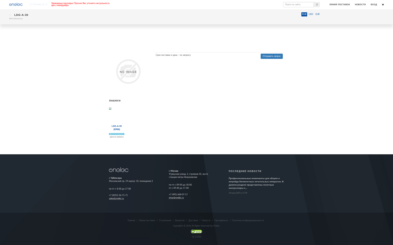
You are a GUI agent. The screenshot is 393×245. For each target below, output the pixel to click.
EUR (317, 14)
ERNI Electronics (16, 19)
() (10, 15)
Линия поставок (339, 4)
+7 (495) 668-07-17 (38, 5)
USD (311, 14)
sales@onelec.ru (116, 199)
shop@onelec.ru (176, 198)
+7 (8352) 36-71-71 (118, 195)
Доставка (193, 220)
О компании (165, 220)
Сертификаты (221, 220)
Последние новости (245, 171)
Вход (374, 4)
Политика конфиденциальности (248, 220)
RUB (304, 14)
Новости (360, 4)
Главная (131, 220)
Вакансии (180, 220)
